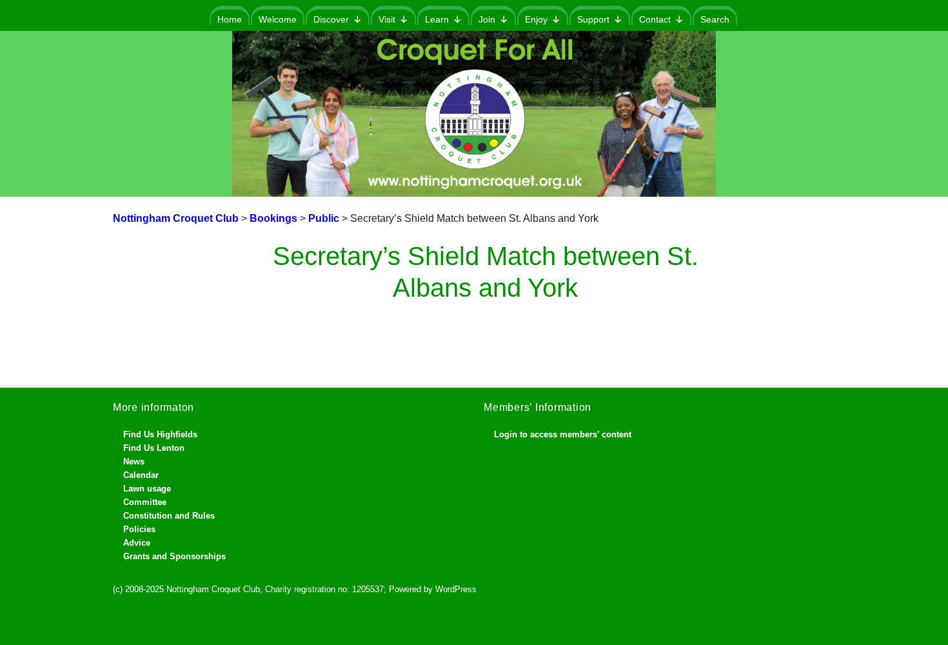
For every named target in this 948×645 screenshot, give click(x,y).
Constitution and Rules (169, 516)
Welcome (278, 19)
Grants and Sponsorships (174, 556)
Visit (387, 19)
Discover (331, 19)
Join (487, 19)
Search (714, 19)
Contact (655, 19)
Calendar (141, 475)
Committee (144, 502)
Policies (139, 529)
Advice (136, 543)
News (133, 461)
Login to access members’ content (562, 434)
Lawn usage (147, 488)
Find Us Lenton (153, 448)
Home (229, 19)
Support (593, 19)
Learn (437, 19)
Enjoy (536, 19)
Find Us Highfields (160, 434)
